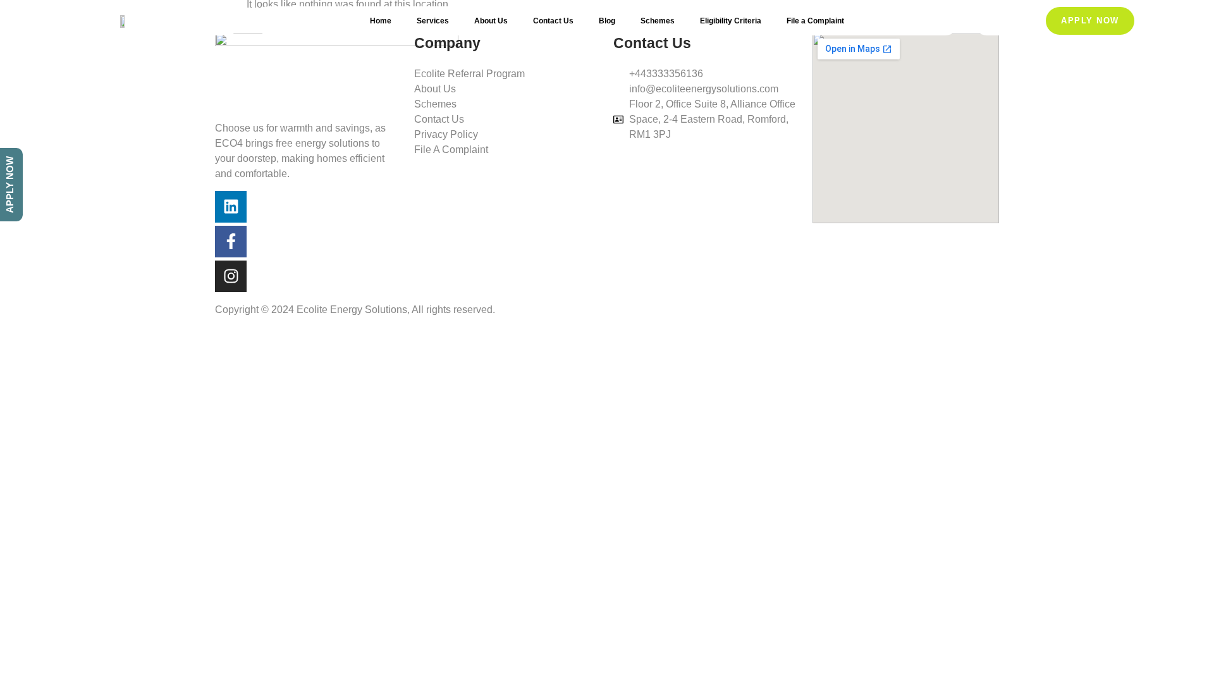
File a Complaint (815, 20)
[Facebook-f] (231, 241)
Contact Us (553, 20)
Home (380, 20)
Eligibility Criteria (730, 20)
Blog (607, 20)
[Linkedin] (231, 207)
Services (433, 20)
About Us (491, 20)
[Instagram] (231, 276)
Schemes (658, 20)
